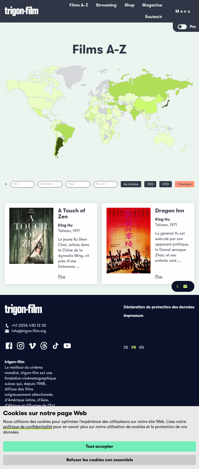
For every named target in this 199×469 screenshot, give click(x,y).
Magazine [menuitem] (152, 5)
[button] (141, 112)
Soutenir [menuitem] (153, 16)
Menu (183, 12)
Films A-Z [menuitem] (78, 5)
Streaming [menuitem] (106, 5)
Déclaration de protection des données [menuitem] (159, 306)
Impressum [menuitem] (133, 315)
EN (141, 347)
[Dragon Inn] (128, 243)
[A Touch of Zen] (31, 243)
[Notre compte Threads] (44, 345)
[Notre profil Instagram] (20, 345)
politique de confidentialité (27, 427)
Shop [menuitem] (130, 5)
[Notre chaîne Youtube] (67, 345)
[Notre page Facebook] (9, 345)
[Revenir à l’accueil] (21, 11)
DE (126, 347)
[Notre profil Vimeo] (32, 345)
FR (133, 347)
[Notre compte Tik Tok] (55, 345)
